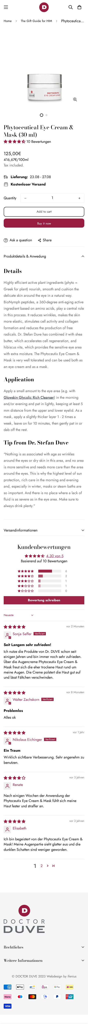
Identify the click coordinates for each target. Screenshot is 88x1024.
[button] (15, 141)
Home (8, 21)
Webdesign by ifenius (61, 976)
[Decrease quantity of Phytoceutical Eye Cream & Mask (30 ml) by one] (25, 198)
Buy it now (44, 223)
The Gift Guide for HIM (36, 21)
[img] (14, 627)
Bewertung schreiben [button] (44, 600)
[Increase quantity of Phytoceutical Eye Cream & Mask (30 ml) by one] (79, 198)
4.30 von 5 (54, 556)
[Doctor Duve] (44, 7)
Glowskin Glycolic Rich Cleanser (29, 397)
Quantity (10, 198)
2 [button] (42, 865)
